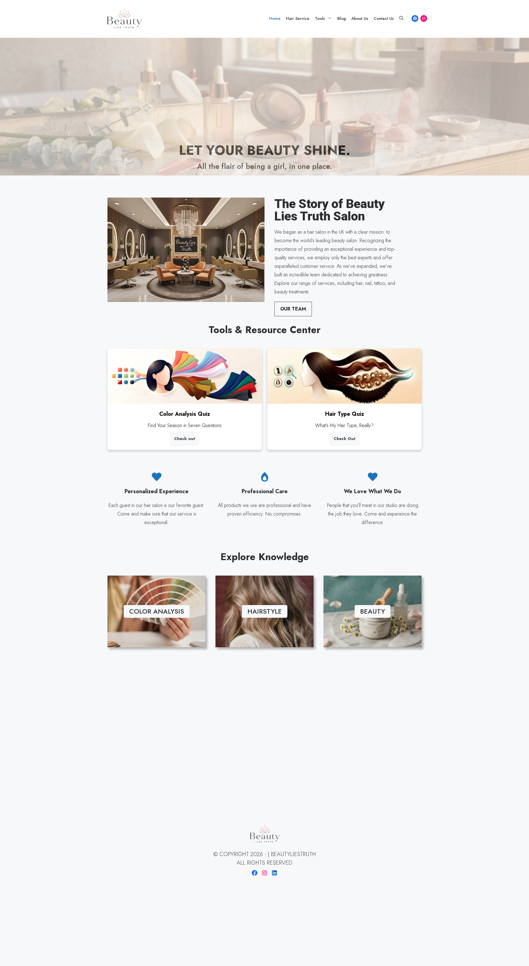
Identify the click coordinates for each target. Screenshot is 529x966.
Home (274, 18)
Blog (341, 18)
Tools (320, 18)
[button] (401, 18)
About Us (359, 18)
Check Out (344, 439)
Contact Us (384, 18)
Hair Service (297, 18)
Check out (184, 439)
